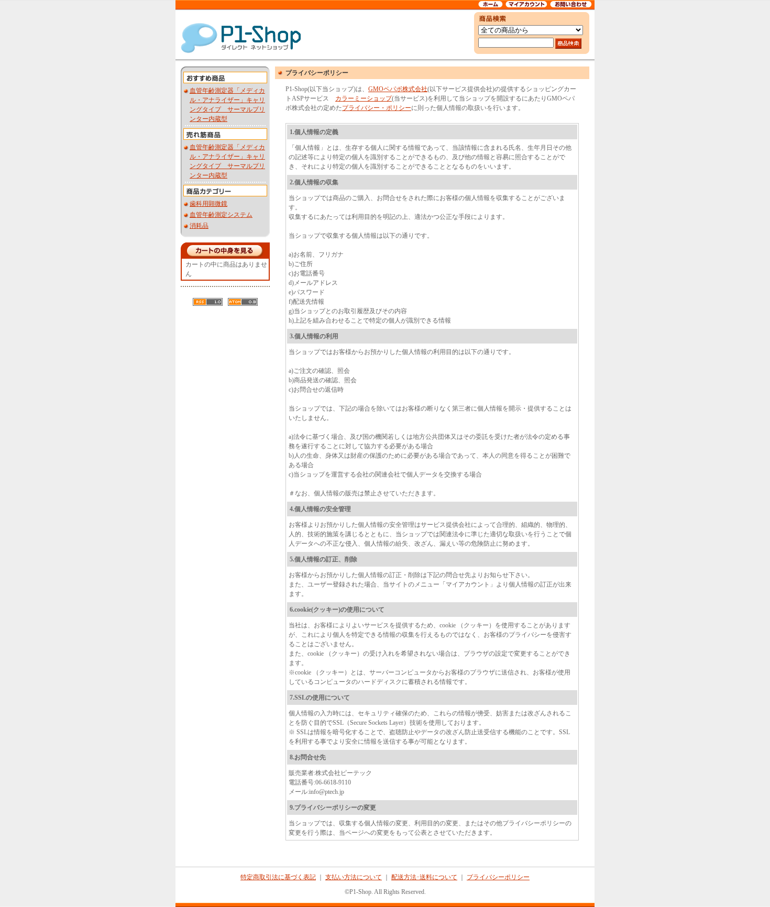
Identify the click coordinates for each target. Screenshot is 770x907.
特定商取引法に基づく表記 (278, 877)
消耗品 (199, 225)
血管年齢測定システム (221, 214)
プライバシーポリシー (498, 877)
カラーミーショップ (363, 98)
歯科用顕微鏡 (208, 203)
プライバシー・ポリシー (376, 108)
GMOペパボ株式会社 (397, 89)
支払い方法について (353, 877)
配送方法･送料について (424, 877)
